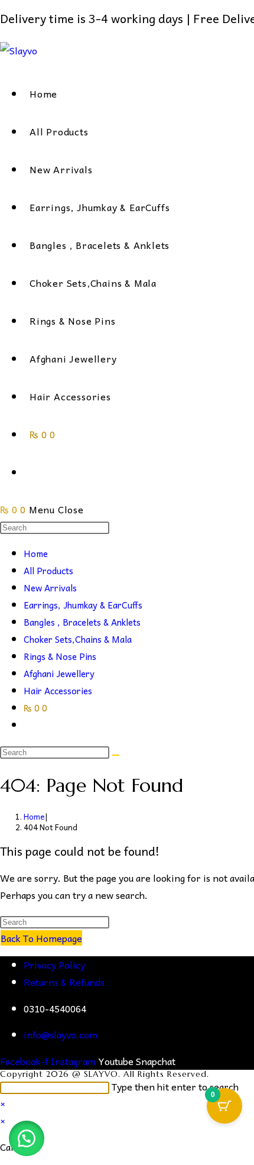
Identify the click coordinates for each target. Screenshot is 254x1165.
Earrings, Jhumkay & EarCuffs (83, 605)
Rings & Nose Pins (60, 656)
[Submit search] (116, 755)
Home (36, 553)
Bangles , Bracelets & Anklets (82, 622)
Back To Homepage (41, 938)
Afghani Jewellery (59, 673)
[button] (26, 1138)
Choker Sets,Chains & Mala (78, 639)
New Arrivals (50, 588)
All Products (48, 571)
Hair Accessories (58, 691)
